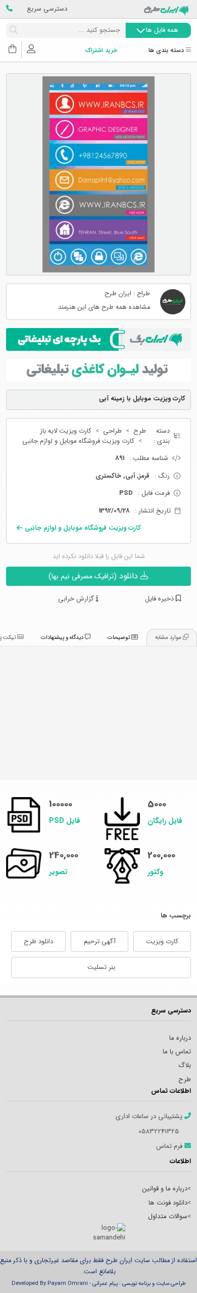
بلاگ (184, 1065)
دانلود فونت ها (168, 1202)
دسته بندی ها (167, 51)
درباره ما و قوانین (164, 1188)
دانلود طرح (38, 941)
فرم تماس (170, 1146)
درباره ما (180, 1038)
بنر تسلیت (101, 967)
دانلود (94, 576)
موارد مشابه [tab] (169, 637)
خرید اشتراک (101, 51)
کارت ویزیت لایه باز (65, 431)
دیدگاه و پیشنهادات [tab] (63, 637)
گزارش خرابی (77, 599)
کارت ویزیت (162, 941)
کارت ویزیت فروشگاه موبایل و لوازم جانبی (78, 441)
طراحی (112, 431)
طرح (139, 431)
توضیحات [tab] (119, 637)
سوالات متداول (167, 1216)
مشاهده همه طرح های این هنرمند (104, 307)
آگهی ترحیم (100, 941)
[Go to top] (169, 1270)
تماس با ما (177, 1051)
